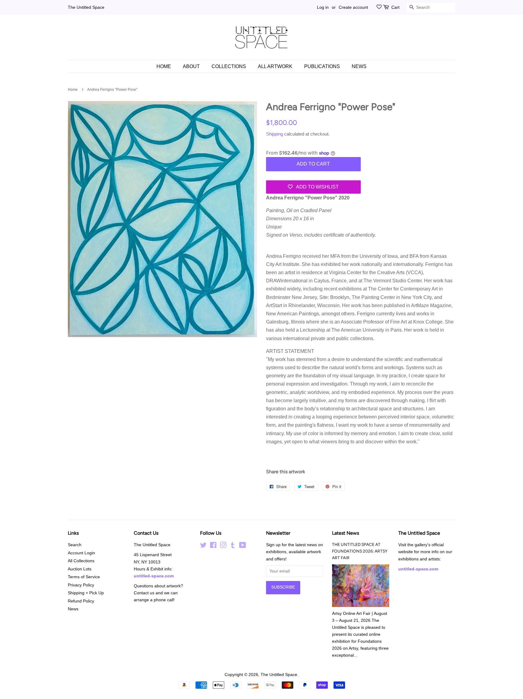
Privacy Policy (81, 585)
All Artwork (275, 66)
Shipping (274, 133)
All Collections (81, 561)
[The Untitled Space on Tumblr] (232, 546)
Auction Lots (79, 569)
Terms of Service (84, 577)
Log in (323, 7)
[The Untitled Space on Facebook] (213, 546)
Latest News (345, 533)
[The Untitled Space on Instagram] (223, 546)
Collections (229, 66)
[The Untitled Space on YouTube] (242, 546)
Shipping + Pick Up (86, 593)
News (359, 66)
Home (163, 66)
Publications (322, 66)
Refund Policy (81, 601)
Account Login (81, 553)
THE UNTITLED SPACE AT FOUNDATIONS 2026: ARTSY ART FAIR (359, 551)
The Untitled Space (86, 7)
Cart (395, 7)
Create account (353, 7)
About (191, 66)
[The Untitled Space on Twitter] (203, 546)
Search (74, 545)
